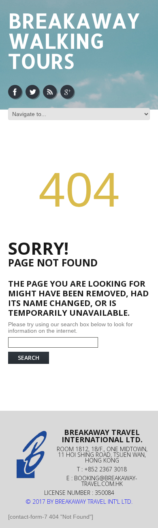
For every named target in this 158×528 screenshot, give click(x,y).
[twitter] (32, 92)
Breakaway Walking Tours (74, 40)
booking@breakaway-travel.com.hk (105, 481)
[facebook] (15, 92)
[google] (67, 92)
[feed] (50, 92)
